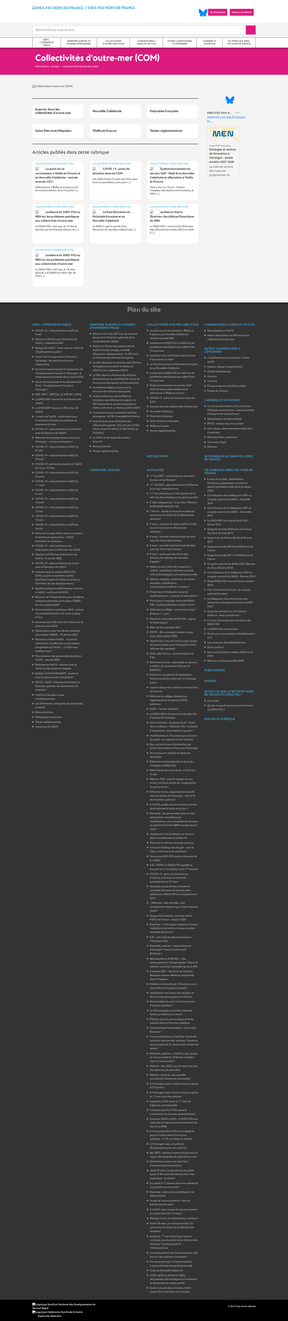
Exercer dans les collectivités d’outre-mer (174, 407)
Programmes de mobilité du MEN (226, 386)
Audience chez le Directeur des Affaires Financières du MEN (172, 358)
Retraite (212, 447)
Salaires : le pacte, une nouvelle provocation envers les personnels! (170, 1077)
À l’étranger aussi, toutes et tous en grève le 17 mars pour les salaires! (174, 1095)
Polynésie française (161, 416)
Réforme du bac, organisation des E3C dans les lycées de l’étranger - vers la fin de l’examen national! (173, 796)
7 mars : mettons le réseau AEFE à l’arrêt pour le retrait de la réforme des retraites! (173, 528)
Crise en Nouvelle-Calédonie (166, 1271)
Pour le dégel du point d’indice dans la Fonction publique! (172, 1004)
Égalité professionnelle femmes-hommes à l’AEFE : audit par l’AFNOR (59, 590)
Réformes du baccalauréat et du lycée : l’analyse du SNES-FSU (172, 764)
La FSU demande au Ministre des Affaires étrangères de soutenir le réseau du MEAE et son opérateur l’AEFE (117, 366)
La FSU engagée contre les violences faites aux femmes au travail (171, 1013)
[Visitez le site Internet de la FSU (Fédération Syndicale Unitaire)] (57, 1312)
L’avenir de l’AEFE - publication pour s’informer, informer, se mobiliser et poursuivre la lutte (56, 420)
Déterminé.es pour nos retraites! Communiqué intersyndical (169, 1164)
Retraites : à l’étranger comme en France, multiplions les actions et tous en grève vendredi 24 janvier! (174, 928)
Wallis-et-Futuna (159, 426)
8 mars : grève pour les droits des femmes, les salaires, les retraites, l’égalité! (169, 558)
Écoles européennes (219, 372)
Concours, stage (216, 442)
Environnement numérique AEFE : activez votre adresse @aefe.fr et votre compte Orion (59, 613)
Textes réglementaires (48, 722)
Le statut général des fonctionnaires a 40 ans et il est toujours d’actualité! (173, 1255)
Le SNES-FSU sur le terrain (222, 629)
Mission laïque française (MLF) (225, 367)
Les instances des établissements (226, 643)
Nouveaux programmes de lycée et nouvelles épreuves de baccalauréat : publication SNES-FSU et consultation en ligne (174, 892)
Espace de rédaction (50, 1316)
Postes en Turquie (217, 391)
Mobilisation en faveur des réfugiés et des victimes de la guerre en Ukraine (172, 995)
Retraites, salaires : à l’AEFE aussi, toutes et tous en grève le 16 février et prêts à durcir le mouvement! (173, 1057)
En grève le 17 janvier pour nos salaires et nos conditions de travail (174, 1185)
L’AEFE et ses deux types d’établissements (49, 697)
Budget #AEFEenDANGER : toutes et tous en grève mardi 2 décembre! (56, 675)
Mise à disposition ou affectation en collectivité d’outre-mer (228, 337)
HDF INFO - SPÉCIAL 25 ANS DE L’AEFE (58, 394)
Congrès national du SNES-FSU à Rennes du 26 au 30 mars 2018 (231, 566)
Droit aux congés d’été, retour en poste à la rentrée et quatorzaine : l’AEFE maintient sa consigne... (59, 537)
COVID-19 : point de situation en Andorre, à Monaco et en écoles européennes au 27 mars (169, 878)
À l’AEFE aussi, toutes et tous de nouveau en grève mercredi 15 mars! (173, 1211)
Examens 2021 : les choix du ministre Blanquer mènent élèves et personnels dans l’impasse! (172, 975)
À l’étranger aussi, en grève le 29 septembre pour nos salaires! (168, 1146)
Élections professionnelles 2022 (225, 661)
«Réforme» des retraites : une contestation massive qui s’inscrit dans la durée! (174, 907)
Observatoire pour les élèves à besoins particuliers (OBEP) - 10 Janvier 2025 (57, 633)
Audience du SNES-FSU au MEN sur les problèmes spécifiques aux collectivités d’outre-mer (172, 347)
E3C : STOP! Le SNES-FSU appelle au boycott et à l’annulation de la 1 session (174, 867)
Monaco (212, 376)
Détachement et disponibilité (224, 419)
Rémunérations (44, 712)
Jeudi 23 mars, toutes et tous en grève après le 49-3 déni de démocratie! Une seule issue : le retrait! (172, 1174)
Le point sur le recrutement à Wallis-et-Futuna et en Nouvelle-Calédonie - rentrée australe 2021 (172, 334)
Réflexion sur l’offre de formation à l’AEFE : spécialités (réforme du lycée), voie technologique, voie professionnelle (173, 571)
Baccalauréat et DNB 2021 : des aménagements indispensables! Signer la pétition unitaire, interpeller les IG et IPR (174, 963)
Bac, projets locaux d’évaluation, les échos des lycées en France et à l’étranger (174, 746)
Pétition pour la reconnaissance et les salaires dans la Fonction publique (172, 1021)
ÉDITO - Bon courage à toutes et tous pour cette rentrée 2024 (171, 634)
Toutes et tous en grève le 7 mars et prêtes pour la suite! (170, 1203)
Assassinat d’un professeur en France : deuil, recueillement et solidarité (172, 836)
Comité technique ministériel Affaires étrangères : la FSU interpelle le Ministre (116, 415)
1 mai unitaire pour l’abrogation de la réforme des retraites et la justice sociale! (174, 495)
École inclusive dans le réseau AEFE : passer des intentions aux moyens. (171, 1290)
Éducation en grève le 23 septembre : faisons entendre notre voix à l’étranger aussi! (173, 678)
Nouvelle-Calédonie (161, 412)
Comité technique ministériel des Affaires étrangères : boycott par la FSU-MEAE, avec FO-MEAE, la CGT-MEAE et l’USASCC (116, 427)
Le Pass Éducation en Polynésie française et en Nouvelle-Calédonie (174, 366)
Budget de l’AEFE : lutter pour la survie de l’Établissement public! (59, 350)
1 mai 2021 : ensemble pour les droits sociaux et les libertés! (172, 478)
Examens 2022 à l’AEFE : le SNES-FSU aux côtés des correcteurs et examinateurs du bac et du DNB (174, 1123)
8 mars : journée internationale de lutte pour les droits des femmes (172, 539)
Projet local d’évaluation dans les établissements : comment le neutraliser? (174, 594)
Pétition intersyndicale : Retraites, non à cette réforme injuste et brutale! (173, 986)
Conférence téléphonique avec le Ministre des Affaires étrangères (112, 390)
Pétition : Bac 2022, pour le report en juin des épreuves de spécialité (173, 1068)
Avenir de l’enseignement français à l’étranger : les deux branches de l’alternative (56, 360)
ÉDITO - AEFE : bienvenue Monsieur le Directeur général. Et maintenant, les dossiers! (57, 686)
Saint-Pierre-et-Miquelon (164, 421)
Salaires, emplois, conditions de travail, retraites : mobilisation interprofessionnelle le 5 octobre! (172, 583)
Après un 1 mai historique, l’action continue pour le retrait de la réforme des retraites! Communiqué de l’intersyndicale (174, 1242)
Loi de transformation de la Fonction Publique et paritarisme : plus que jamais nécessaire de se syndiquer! (230, 410)
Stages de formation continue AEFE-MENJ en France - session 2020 (171, 918)
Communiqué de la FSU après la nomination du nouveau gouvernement (172, 1112)
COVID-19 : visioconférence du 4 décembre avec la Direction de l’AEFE (57, 548)
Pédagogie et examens (48, 717)
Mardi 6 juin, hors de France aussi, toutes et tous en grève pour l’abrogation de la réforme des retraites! (173, 645)
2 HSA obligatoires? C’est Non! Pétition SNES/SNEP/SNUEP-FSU (173, 505)
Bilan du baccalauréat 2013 (165, 628)
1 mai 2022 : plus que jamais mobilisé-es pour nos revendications (174, 487)
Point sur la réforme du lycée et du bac (172, 843)
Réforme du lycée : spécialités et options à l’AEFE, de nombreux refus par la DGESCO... (173, 666)
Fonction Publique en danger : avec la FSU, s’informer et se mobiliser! (172, 850)
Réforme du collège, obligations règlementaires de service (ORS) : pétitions (169, 700)
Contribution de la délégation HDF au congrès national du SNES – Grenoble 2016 (229, 512)
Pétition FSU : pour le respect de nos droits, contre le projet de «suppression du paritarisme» (173, 783)
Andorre (212, 381)
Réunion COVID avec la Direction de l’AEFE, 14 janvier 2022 (56, 556)
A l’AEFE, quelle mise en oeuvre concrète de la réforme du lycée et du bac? (173, 807)
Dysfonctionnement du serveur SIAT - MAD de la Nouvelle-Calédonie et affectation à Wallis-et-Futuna (171, 389)
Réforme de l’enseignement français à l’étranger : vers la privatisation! (57, 440)
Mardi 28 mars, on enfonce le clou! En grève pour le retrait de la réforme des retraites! (172, 1227)
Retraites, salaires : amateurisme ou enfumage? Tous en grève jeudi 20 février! (170, 950)
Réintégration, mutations (222, 437)
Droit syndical (215, 647)
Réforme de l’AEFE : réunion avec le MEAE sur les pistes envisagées (56, 667)
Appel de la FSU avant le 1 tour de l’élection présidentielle (170, 1103)
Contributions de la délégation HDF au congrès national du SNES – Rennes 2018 (231, 575)
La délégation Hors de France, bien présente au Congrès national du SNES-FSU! (230, 603)
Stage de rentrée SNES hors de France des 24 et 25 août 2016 (229, 531)
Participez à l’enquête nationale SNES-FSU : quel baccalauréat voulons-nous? (172, 603)
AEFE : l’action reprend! (164, 709)
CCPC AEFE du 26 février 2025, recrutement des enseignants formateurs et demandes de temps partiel (173, 1279)
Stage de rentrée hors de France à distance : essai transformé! (226, 613)
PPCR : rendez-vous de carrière (225, 424)
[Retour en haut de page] (15, 1306)
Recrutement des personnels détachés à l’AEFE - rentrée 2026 (58, 658)
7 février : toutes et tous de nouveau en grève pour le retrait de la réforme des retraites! (172, 515)
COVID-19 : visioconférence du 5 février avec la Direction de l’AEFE (58, 431)
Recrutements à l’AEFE (220, 331)
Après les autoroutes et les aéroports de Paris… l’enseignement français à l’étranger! (58, 386)
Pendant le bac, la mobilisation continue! (174, 1218)
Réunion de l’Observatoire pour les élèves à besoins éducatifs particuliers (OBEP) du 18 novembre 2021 (59, 601)
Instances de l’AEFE (46, 727)
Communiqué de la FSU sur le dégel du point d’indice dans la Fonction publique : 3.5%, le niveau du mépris (172, 1135)
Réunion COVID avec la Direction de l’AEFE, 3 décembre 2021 (56, 341)
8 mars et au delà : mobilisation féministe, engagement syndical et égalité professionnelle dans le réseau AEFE (229, 485)
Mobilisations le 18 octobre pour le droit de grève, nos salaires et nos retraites (173, 738)
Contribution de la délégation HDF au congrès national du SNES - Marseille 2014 (229, 499)
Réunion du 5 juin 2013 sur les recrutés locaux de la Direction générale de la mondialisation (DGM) (115, 337)
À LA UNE (213, 701)
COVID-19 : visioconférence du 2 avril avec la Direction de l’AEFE (57, 565)
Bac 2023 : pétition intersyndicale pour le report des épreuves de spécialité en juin (173, 1155)
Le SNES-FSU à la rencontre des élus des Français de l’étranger (173, 716)
